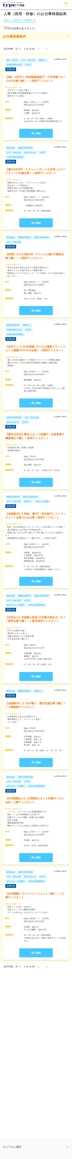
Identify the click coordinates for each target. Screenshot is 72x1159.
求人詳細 (36, 133)
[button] (36, 36)
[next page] (47, 49)
